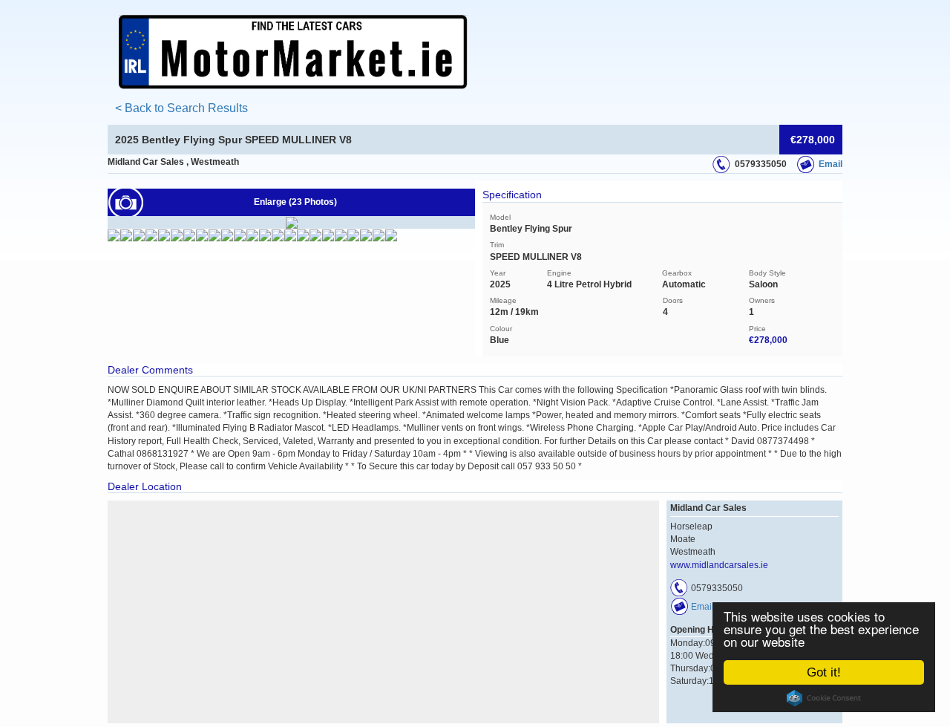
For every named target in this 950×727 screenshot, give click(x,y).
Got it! (824, 672)
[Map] (383, 612)
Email (830, 164)
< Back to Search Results (181, 108)
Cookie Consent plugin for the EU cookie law (824, 698)
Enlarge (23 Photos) (295, 202)
